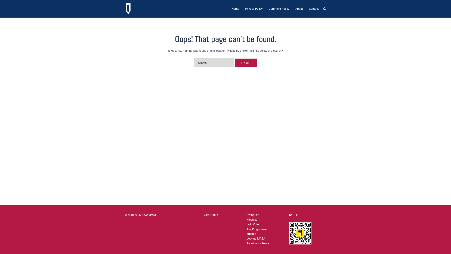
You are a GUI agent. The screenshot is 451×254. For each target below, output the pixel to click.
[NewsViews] (128, 8)
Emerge (251, 233)
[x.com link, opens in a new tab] (296, 215)
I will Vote (253, 224)
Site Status (211, 215)
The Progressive (257, 229)
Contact (314, 8)
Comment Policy (279, 8)
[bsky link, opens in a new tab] (290, 215)
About (299, 8)
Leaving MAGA (256, 238)
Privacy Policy (254, 8)
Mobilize (252, 219)
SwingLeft (253, 215)
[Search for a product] (324, 8)
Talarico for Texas (258, 243)
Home (235, 8)
